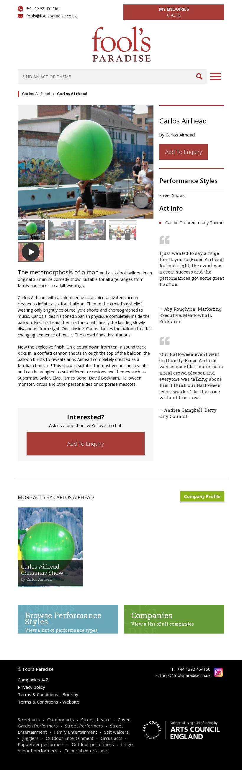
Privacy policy (31, 687)
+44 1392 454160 (43, 8)
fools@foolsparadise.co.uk (51, 16)
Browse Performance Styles (63, 621)
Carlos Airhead (36, 93)
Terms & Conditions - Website (48, 702)
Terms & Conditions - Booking (48, 694)
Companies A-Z (33, 680)
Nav (215, 76)
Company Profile (202, 496)
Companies (162, 618)
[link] (86, 443)
